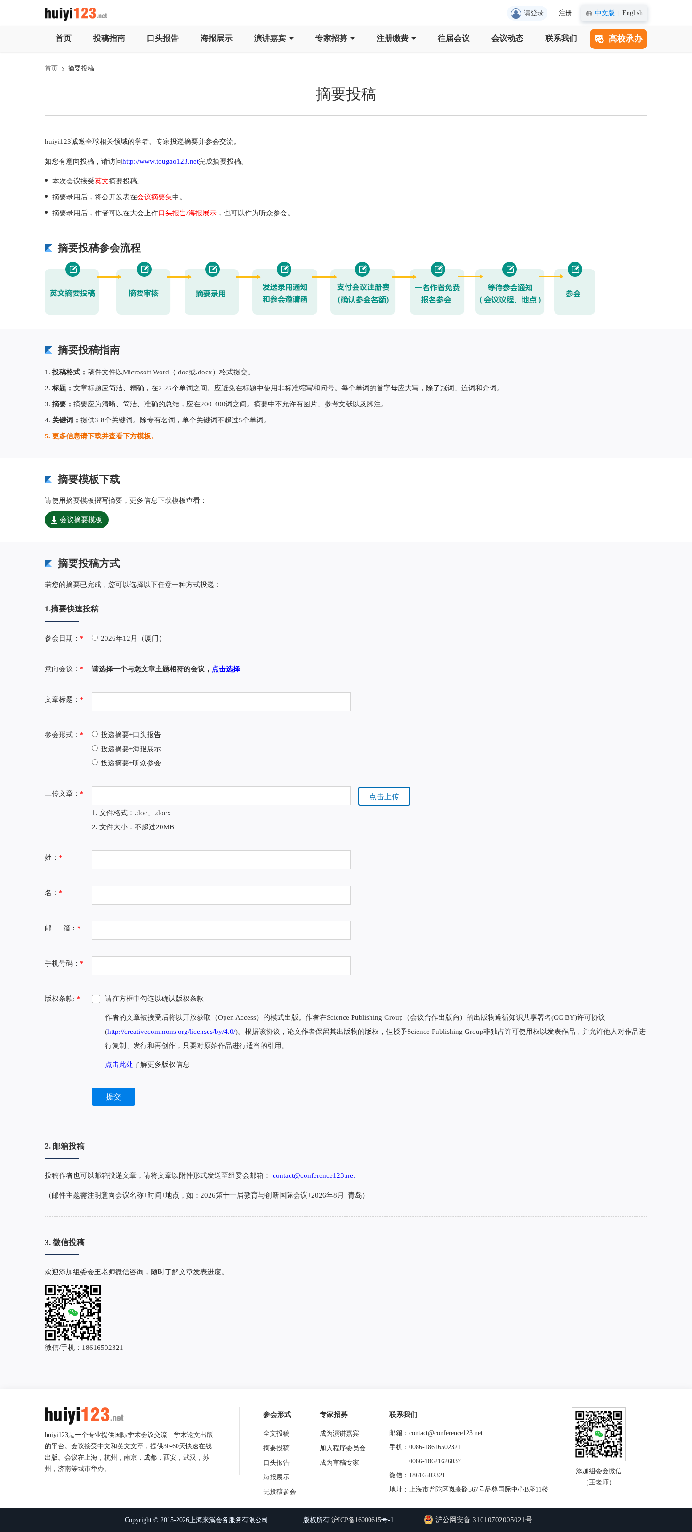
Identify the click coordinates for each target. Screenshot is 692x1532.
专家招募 (331, 38)
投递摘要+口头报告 (131, 734)
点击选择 (226, 669)
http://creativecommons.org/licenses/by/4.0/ (171, 1031)
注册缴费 (393, 38)
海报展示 (217, 38)
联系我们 (561, 38)
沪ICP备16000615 (356, 1520)
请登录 (534, 12)
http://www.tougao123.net (160, 161)
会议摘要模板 (81, 520)
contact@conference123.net (314, 1175)
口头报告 (163, 38)
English (632, 12)
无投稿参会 (279, 1491)
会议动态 (507, 38)
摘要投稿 (81, 68)
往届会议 (454, 38)
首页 (64, 38)
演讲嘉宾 (270, 38)
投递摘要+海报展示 (131, 749)
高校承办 (626, 38)
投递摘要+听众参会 (131, 763)
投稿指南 (109, 38)
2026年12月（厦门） (133, 638)
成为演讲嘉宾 (339, 1433)
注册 (565, 12)
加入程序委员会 (343, 1448)
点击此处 (119, 1064)
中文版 (605, 12)
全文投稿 (276, 1433)
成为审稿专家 (339, 1462)
